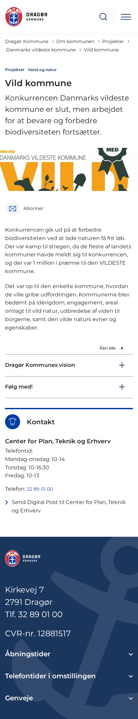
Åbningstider (27, 654)
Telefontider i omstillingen (50, 676)
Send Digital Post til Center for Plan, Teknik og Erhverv (69, 506)
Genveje (19, 698)
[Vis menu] (126, 16)
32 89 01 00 (40, 489)
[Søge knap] (103, 16)
